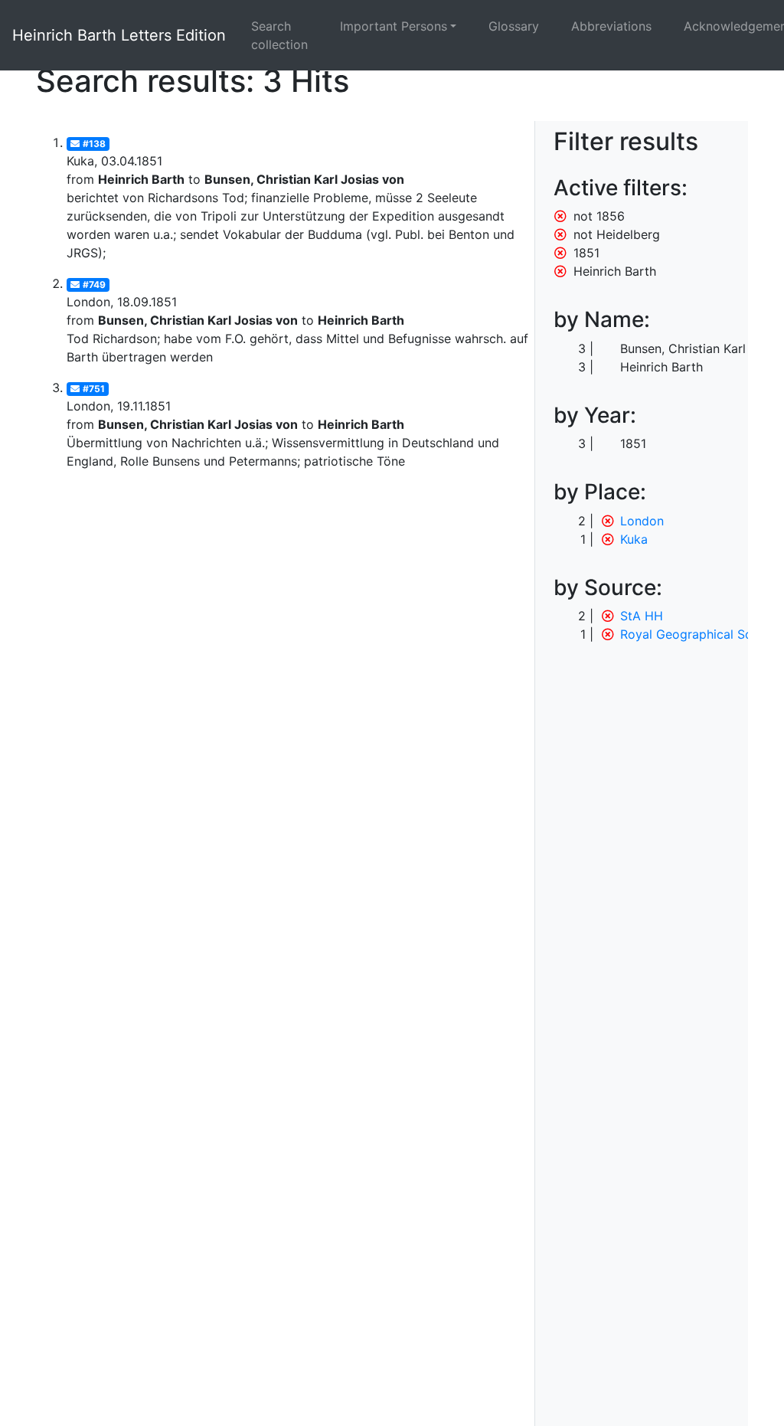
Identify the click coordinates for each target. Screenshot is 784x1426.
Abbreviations (611, 26)
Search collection (279, 35)
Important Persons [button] (393, 26)
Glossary (513, 26)
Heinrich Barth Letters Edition (119, 35)
